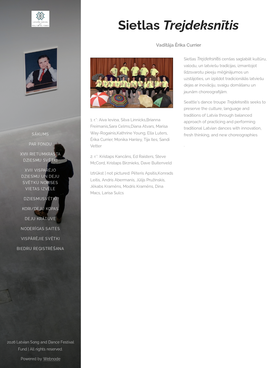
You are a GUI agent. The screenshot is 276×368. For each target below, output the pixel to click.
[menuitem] (40, 134)
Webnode (51, 359)
